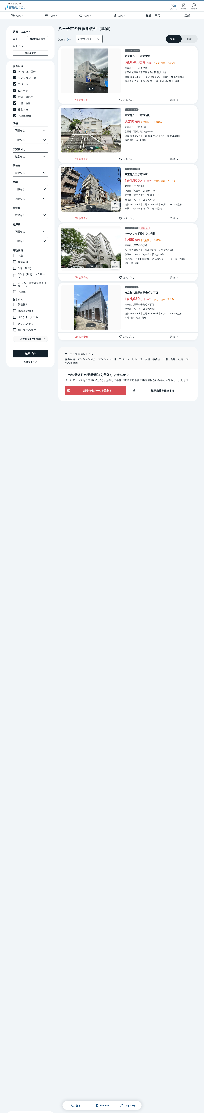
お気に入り (130, 99)
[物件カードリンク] (128, 71)
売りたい (51, 15)
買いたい (17, 15)
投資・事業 (153, 15)
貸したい (119, 15)
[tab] (174, 39)
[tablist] (182, 39)
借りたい (85, 15)
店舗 (187, 15)
